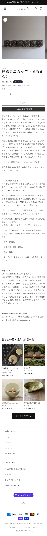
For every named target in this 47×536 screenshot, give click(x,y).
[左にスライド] (18, 64)
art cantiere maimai (12, 485)
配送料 (8, 85)
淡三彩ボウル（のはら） (10, 403)
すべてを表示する (23, 416)
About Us (8, 448)
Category (8, 443)
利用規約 (27, 527)
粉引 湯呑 (27, 368)
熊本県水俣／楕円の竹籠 (32, 403)
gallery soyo (14, 523)
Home (7, 437)
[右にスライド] (28, 64)
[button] (4, 8)
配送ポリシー (10, 474)
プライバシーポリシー (13, 480)
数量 (3, 89)
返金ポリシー (38, 523)
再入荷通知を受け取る (23, 109)
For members (10, 454)
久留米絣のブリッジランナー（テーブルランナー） (12, 369)
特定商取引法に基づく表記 (15, 469)
